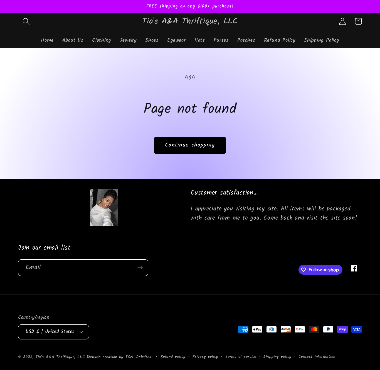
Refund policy (173, 357)
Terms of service (241, 357)
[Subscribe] (140, 267)
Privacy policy (205, 357)
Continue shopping (190, 145)
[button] (26, 21)
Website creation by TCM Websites (120, 357)
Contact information (316, 357)
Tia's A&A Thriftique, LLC (60, 357)
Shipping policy (277, 357)
